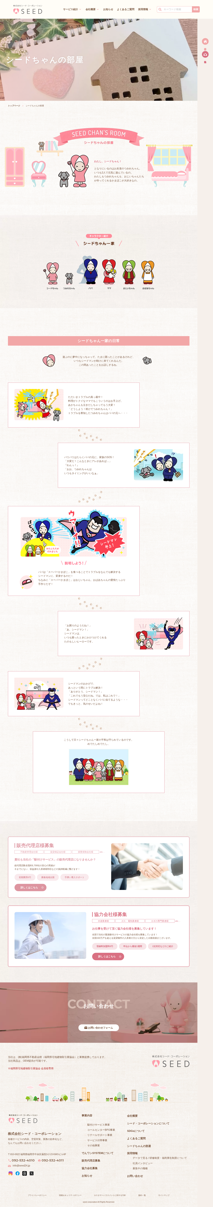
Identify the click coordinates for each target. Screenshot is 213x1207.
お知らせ (108, 9)
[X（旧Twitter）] (31, 1173)
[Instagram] (10, 1173)
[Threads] (24, 1173)
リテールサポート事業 (99, 1135)
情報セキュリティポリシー (70, 1195)
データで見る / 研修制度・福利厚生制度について (160, 1158)
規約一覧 (142, 1195)
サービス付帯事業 (97, 1140)
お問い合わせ (135, 1176)
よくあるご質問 (125, 9)
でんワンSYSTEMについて (98, 1153)
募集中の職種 (140, 1168)
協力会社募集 (90, 1168)
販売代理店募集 (91, 1160)
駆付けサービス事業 (98, 1124)
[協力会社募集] (205, 55)
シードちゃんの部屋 (139, 1146)
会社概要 (91, 9)
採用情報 (143, 9)
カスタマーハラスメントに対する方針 (110, 1195)
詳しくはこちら (29, 887)
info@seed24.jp (21, 1165)
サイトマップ (163, 1195)
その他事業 (93, 1145)
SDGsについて (136, 1130)
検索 (195, 9)
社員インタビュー (143, 1163)
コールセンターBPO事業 (101, 1130)
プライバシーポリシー (37, 1195)
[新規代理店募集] (205, 42)
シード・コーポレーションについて (148, 1123)
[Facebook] (17, 1173)
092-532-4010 (23, 1160)
